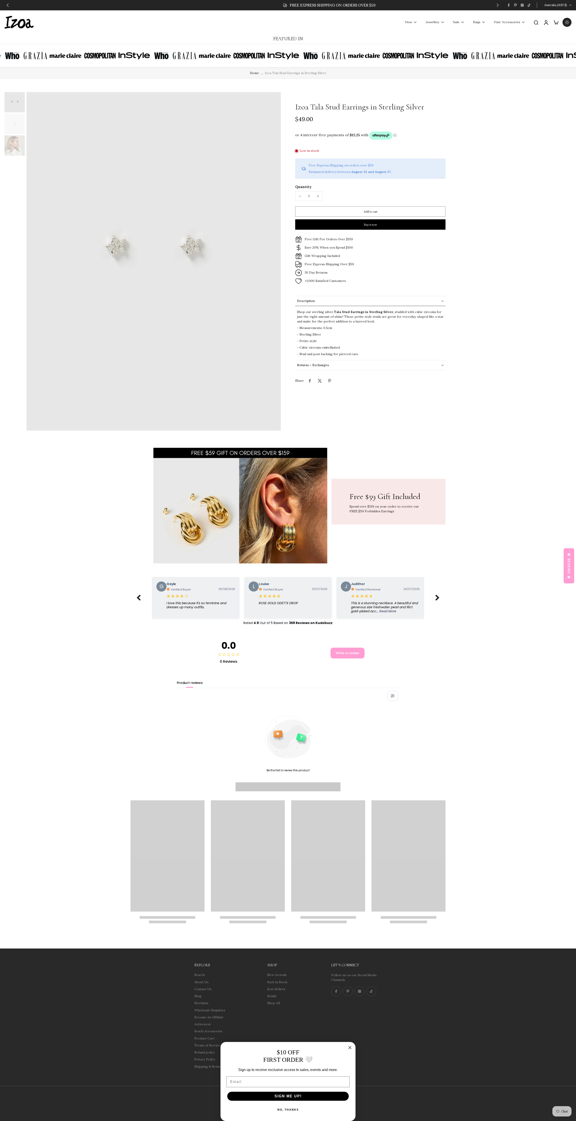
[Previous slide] (8, 5)
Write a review (347, 653)
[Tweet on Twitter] (320, 381)
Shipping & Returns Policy (214, 1066)
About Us (201, 982)
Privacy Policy (204, 1059)
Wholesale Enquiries (209, 1010)
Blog (197, 996)
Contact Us (203, 989)
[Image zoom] (154, 261)
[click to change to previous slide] (138, 598)
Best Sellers (276, 989)
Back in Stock (277, 982)
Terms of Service (207, 1045)
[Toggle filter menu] (392, 696)
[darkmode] (567, 22)
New (408, 22)
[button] (370, 211)
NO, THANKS (288, 1109)
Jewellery (432, 22)
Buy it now (370, 224)
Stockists (201, 1003)
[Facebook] (508, 5)
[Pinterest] (515, 5)
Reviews (569, 566)
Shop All (273, 1003)
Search (199, 975)
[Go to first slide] (498, 5)
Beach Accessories (208, 1031)
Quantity (303, 186)
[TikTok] (529, 5)
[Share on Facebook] (310, 381)
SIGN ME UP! (288, 1096)
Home (254, 73)
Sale (456, 22)
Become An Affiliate (209, 1017)
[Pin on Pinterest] (330, 381)
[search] (536, 22)
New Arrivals (277, 975)
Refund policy (204, 1052)
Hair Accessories (507, 22)
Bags (476, 22)
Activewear (202, 1024)
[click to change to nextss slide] (437, 598)
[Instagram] (522, 5)
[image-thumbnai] (14, 102)
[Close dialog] (349, 1047)
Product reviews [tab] (190, 683)
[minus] (299, 196)
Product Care (204, 1038)
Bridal (271, 996)
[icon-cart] (556, 22)
